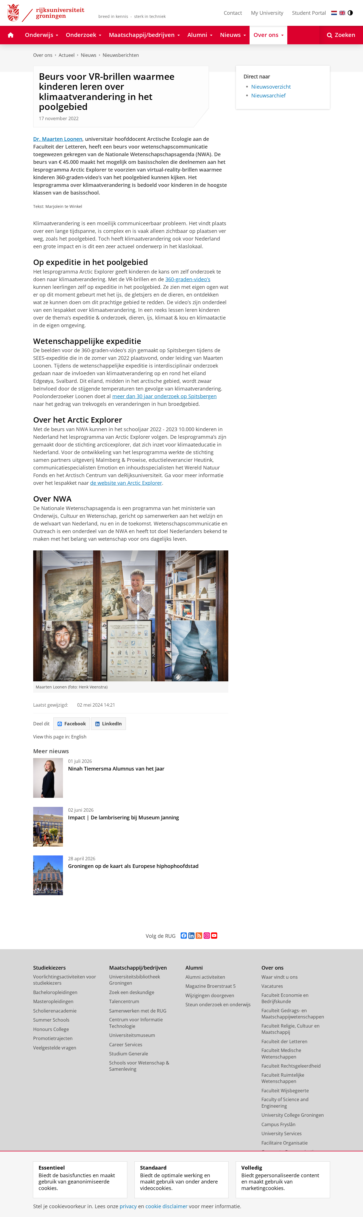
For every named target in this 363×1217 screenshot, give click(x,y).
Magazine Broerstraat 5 (210, 986)
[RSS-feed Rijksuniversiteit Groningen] (199, 935)
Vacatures (272, 986)
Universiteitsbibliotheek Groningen (134, 980)
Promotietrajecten (53, 1038)
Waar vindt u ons (279, 977)
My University (267, 12)
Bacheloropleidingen (55, 992)
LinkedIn (112, 724)
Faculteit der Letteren (284, 1041)
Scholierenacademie (55, 1011)
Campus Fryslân (278, 1124)
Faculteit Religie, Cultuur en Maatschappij (290, 1029)
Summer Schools (51, 1020)
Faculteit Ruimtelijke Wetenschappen (282, 1078)
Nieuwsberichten (121, 55)
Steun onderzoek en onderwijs (218, 1004)
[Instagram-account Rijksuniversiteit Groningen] (207, 935)
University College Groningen (292, 1115)
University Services (281, 1133)
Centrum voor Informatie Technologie (136, 1022)
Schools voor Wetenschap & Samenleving (139, 1066)
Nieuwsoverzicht (271, 87)
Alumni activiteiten (205, 977)
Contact (233, 12)
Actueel (67, 55)
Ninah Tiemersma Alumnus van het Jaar (116, 768)
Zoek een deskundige (131, 992)
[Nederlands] (334, 13)
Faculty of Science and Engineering (285, 1102)
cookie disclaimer (166, 1206)
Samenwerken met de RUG (137, 1011)
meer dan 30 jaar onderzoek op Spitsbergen (164, 396)
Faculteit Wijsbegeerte (285, 1090)
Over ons (42, 55)
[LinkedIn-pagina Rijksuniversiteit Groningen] (191, 935)
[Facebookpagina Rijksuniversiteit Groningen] (184, 935)
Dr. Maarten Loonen (57, 138)
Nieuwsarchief (268, 95)
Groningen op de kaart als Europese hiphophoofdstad (133, 866)
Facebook (75, 724)
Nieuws (88, 55)
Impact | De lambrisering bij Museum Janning (123, 817)
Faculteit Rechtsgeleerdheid (291, 1066)
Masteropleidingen (53, 1001)
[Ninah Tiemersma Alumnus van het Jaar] (48, 778)
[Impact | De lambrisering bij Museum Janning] (48, 827)
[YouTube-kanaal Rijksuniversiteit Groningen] (214, 935)
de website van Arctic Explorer (126, 482)
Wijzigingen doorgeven (209, 995)
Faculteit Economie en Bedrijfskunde (285, 998)
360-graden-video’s (187, 279)
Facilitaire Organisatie (284, 1143)
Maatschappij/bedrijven (138, 968)
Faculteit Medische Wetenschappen (281, 1053)
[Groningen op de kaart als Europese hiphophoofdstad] (48, 875)
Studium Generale (128, 1054)
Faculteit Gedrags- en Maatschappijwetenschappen (292, 1013)
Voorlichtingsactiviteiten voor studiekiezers (64, 980)
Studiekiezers (49, 968)
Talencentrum (124, 1001)
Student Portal (309, 12)
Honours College (51, 1029)
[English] (342, 13)
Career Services (125, 1044)
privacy (128, 1206)
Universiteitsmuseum (132, 1035)
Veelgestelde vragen (54, 1048)
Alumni (194, 968)
